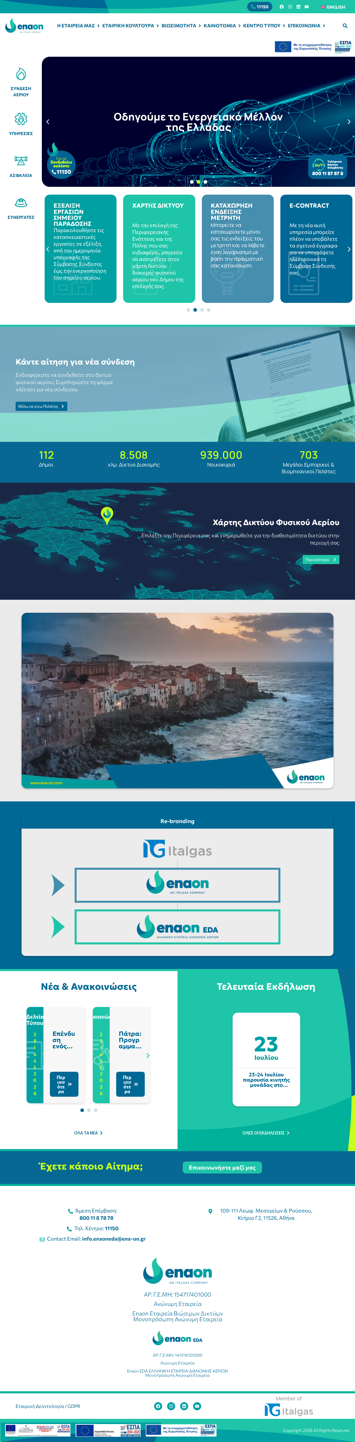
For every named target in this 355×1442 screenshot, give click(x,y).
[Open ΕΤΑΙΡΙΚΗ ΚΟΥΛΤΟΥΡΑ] (157, 25)
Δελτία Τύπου (35, 1019)
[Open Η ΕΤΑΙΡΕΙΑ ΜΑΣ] (98, 25)
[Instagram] (290, 7)
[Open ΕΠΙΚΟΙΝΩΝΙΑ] (324, 25)
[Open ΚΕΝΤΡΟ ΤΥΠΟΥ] (284, 25)
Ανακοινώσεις (101, 1016)
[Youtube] (307, 7)
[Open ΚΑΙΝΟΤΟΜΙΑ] (239, 25)
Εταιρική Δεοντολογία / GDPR (48, 1406)
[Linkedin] (298, 7)
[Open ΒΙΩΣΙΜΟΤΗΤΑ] (200, 25)
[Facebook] (282, 7)
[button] (345, 25)
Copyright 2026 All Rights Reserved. (316, 1430)
